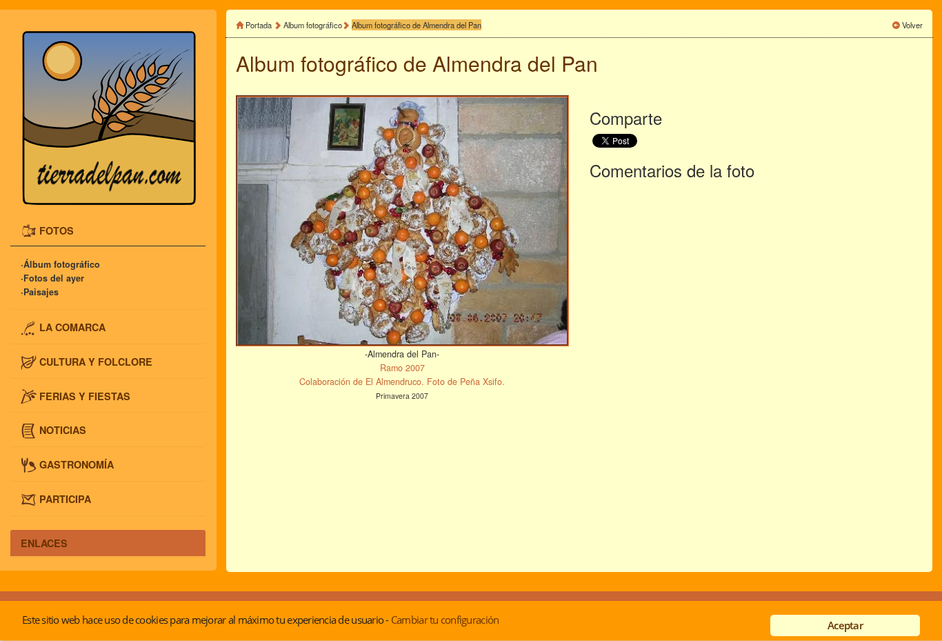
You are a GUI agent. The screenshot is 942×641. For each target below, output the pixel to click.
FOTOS (56, 230)
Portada (258, 24)
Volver (912, 24)
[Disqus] (756, 373)
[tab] (108, 231)
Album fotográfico (312, 24)
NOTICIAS (62, 430)
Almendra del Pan (515, 63)
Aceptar (845, 625)
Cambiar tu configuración (445, 620)
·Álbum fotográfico (60, 264)
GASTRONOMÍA (76, 464)
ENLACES (44, 543)
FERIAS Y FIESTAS (84, 395)
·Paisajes (40, 292)
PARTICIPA (65, 498)
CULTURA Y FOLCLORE (95, 361)
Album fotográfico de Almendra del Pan (416, 24)
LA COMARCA (72, 327)
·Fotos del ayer (52, 278)
